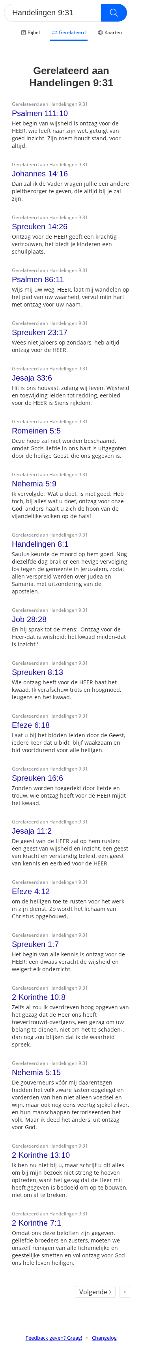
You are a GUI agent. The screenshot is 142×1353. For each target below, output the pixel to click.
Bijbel (34, 32)
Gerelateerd (72, 32)
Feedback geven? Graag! (54, 1337)
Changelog (104, 1337)
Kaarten (113, 32)
